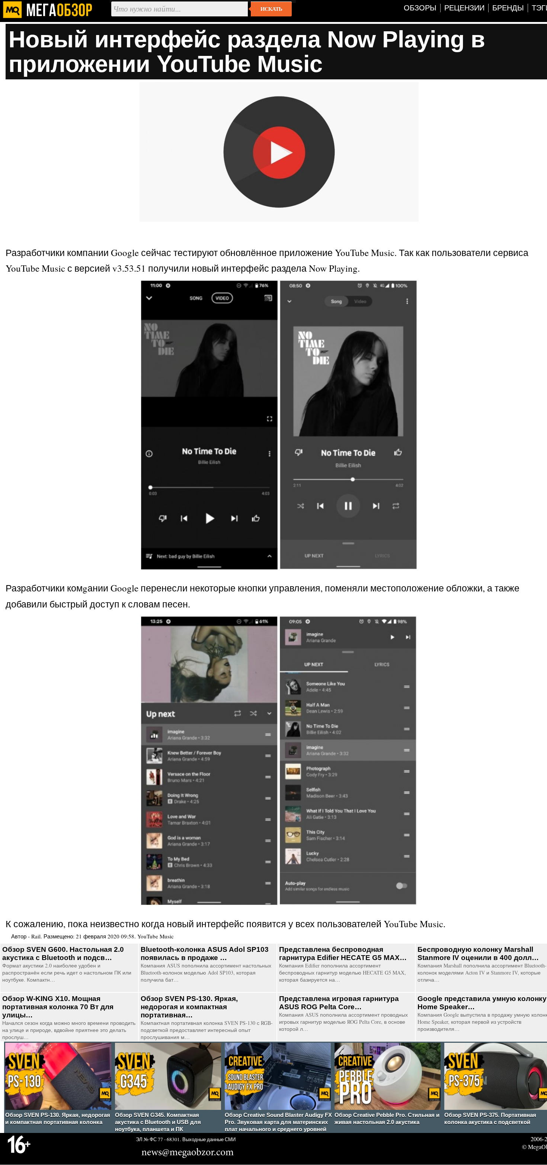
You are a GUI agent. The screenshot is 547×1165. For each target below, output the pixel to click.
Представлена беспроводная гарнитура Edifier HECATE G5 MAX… (343, 953)
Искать (271, 9)
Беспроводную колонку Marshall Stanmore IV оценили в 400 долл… (478, 953)
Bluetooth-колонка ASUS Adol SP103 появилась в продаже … (205, 953)
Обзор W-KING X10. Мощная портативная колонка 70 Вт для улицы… (57, 1007)
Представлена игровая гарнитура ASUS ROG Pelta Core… (339, 1003)
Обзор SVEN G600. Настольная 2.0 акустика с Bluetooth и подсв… (63, 953)
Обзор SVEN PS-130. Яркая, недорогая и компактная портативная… (189, 1007)
